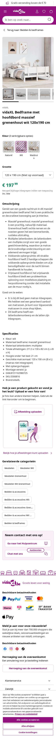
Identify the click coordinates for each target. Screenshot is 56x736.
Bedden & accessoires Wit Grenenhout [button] (19, 515)
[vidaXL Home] (19, 11)
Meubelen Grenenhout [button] (15, 476)
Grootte (6, 166)
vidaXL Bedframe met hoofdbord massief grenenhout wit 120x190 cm (26, 117)
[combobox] (28, 19)
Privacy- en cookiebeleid (26, 714)
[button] (8, 150)
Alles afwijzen (28, 726)
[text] (10, 186)
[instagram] (11, 648)
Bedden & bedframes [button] (14, 523)
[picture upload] (28, 431)
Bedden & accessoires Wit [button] (16, 499)
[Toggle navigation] (5, 11)
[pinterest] (17, 648)
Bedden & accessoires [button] (15, 491)
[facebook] (5, 648)
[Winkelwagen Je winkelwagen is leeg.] (51, 11)
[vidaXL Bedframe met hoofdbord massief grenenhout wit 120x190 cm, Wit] (28, 62)
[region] (28, 713)
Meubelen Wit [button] (27, 468)
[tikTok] (23, 648)
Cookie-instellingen (28, 732)
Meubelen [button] (9, 468)
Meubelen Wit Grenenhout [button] (17, 484)
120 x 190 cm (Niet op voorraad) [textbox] (24, 175)
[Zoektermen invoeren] (49, 19)
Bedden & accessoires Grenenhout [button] (19, 507)
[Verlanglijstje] (44, 11)
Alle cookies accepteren (28, 720)
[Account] (37, 11)
